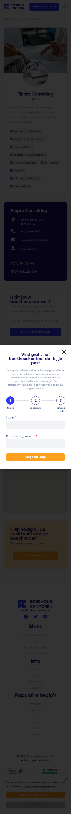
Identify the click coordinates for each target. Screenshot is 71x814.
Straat (11, 417)
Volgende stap (35, 457)
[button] (64, 352)
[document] (35, 407)
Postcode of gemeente (21, 436)
